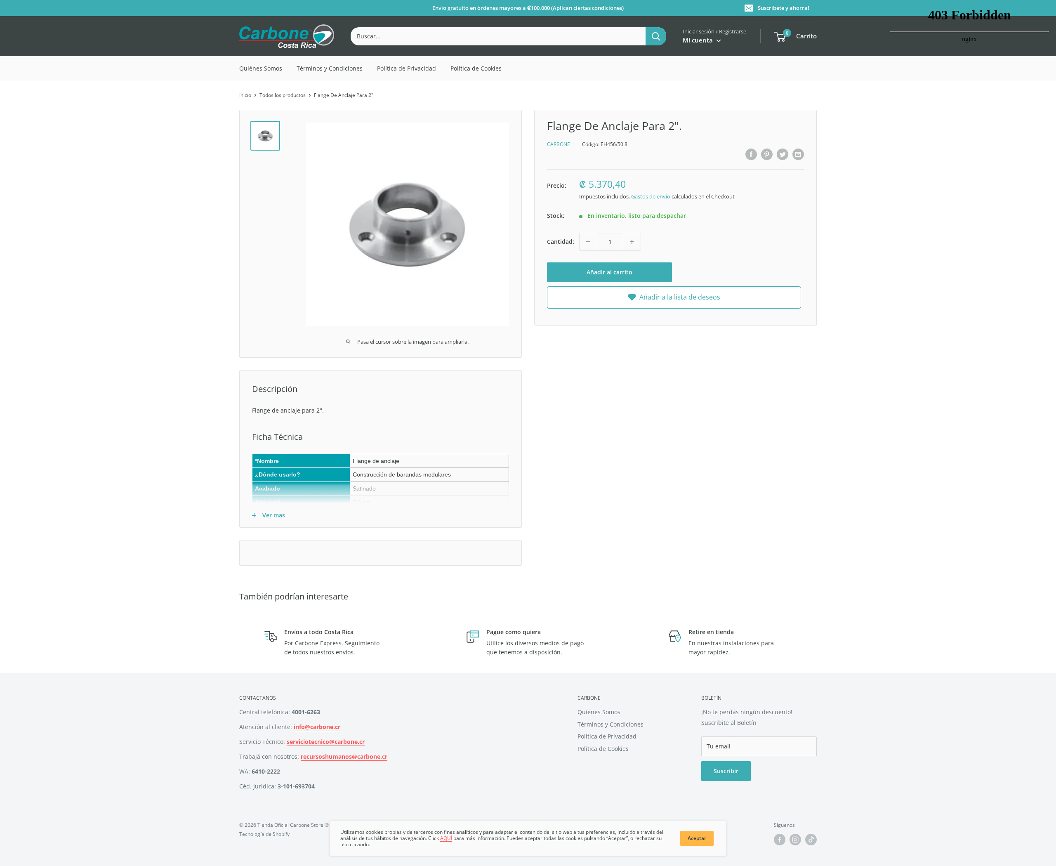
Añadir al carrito (609, 272)
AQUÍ (446, 838)
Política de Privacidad (406, 68)
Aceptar (697, 838)
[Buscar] (656, 36)
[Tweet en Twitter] (782, 154)
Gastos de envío (650, 196)
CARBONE (558, 144)
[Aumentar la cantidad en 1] (632, 241)
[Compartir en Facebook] (751, 154)
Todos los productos (282, 95)
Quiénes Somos (260, 68)
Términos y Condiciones (330, 68)
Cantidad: (560, 241)
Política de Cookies (476, 68)
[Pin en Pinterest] (767, 154)
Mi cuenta (698, 40)
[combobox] (498, 36)
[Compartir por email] (798, 154)
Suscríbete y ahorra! (783, 8)
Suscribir (726, 771)
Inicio (245, 95)
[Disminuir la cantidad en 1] (588, 241)
